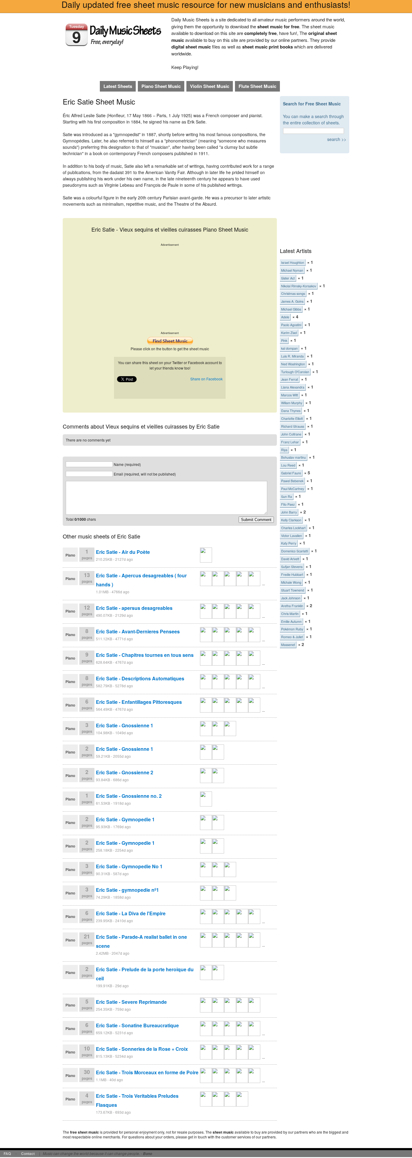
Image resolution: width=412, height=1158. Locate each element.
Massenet (288, 644)
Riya (284, 450)
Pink (284, 340)
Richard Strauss (292, 426)
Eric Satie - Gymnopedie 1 (125, 819)
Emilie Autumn (291, 621)
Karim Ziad (289, 332)
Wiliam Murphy (291, 403)
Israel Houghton (292, 262)
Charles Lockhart (293, 528)
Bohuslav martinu (293, 457)
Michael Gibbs (291, 309)
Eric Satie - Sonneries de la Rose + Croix (142, 1048)
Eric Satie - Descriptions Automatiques (140, 678)
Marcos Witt (289, 395)
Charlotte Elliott (292, 418)
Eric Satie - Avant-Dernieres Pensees (138, 631)
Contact (28, 1153)
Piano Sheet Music (161, 86)
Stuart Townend (292, 590)
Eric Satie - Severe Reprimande (131, 1001)
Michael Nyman (292, 270)
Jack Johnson (290, 598)
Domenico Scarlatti (294, 551)
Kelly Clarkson (291, 520)
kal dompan (289, 348)
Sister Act (288, 278)
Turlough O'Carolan (295, 372)
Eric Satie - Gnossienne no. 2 (129, 795)
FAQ (7, 1153)
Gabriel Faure (291, 473)
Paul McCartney (292, 488)
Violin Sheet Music (209, 86)
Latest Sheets (117, 86)
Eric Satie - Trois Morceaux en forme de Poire (147, 1072)
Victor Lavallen (291, 535)
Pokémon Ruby (292, 629)
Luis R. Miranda (292, 356)
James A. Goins (292, 301)
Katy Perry (288, 543)
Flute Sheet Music (257, 86)
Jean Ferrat (289, 379)
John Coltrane (291, 434)
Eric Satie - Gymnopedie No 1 (129, 866)
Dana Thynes (290, 410)
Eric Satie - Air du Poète (123, 551)
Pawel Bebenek (292, 481)
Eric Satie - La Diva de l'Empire (131, 913)
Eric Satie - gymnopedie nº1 (127, 889)
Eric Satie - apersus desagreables (134, 607)
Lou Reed (288, 465)
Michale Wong (291, 582)
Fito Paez (288, 504)
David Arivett (290, 559)
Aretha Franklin (292, 606)
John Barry (289, 512)
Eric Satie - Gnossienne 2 (124, 772)
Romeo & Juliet (292, 637)
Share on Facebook (206, 378)
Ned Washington (293, 364)
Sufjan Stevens (292, 566)
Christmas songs (293, 293)
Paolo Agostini (291, 325)
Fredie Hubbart (292, 574)
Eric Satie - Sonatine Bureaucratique (137, 1025)
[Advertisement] (169, 289)
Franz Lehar (290, 442)
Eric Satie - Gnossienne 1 (124, 725)
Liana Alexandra (292, 387)
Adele (285, 317)
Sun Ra (286, 496)
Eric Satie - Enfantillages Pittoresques (139, 701)
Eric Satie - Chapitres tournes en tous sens (145, 654)
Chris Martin (290, 613)
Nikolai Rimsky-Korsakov (298, 286)
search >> (336, 139)
